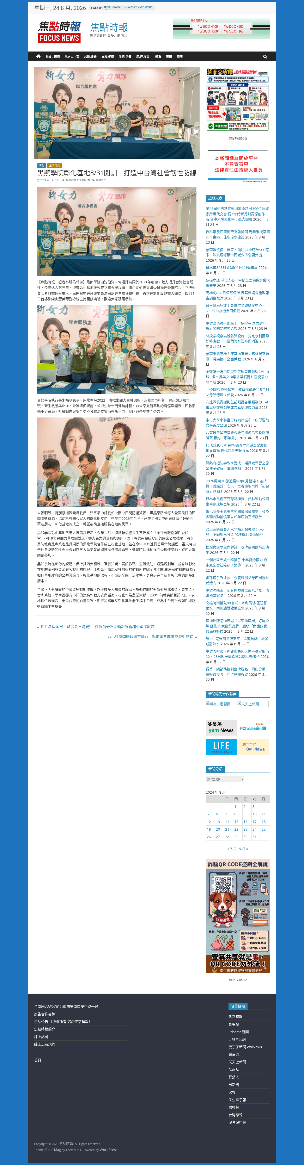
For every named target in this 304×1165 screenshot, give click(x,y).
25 (264, 829)
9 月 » (243, 848)
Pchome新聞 (239, 1031)
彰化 (41, 165)
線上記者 (41, 1036)
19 (209, 829)
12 (209, 821)
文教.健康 (108, 56)
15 (236, 821)
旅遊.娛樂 (90, 56)
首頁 (37, 1060)
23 (245, 829)
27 (218, 836)
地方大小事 (72, 56)
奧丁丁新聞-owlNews (245, 1047)
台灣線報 (236, 1115)
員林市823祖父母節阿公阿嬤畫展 (127, 10)
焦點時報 (109, 27)
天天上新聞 (237, 1062)
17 (255, 821)
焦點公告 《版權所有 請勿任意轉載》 (63, 1021)
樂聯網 (234, 1107)
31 (255, 836)
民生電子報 (237, 1099)
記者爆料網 (237, 1122)
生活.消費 (125, 56)
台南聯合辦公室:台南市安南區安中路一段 (66, 1006)
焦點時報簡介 (44, 1029)
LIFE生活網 (237, 1039)
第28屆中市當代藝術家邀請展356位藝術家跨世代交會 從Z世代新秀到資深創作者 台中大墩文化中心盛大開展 (237, 214)
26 (209, 836)
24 (255, 829)
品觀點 (234, 1069)
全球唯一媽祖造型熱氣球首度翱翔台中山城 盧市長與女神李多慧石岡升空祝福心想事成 (237, 377)
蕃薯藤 (234, 1024)
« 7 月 (232, 848)
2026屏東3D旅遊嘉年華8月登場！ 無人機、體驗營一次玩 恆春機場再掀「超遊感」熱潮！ (237, 486)
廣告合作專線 (44, 1014)
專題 (169, 56)
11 (264, 814)
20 (218, 829)
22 (236, 829)
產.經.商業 (143, 56)
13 (218, 821)
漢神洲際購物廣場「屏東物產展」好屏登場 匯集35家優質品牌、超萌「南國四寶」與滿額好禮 (237, 626)
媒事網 (234, 1054)
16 (245, 821)
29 (236, 836)
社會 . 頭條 (53, 56)
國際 (180, 56)
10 (255, 814)
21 (227, 829)
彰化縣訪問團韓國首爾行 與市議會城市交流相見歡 (152, 636)
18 (264, 821)
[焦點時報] (38, 56)
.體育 (157, 56)
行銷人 (234, 1077)
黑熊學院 (101, 180)
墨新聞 (234, 1084)
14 (227, 821)
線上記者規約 (44, 1044)
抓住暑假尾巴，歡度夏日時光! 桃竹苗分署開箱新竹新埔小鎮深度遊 (95, 626)
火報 (232, 1092)
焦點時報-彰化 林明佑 (78, 180)
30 (245, 836)
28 (227, 836)
